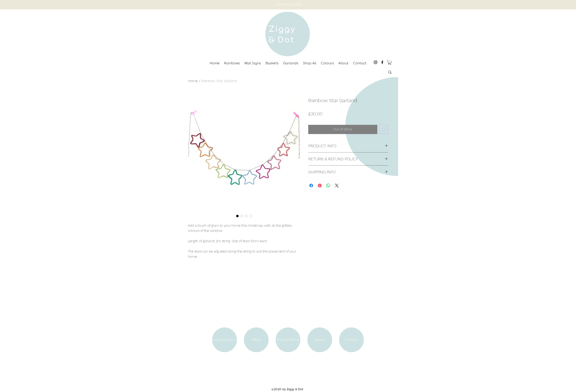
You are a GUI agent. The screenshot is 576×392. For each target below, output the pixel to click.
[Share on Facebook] (311, 185)
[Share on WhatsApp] (328, 185)
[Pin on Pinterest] (319, 185)
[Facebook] (382, 62)
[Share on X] (337, 185)
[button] (389, 62)
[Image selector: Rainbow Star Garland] (237, 216)
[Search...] (390, 72)
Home (193, 81)
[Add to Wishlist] (383, 129)
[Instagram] (375, 62)
